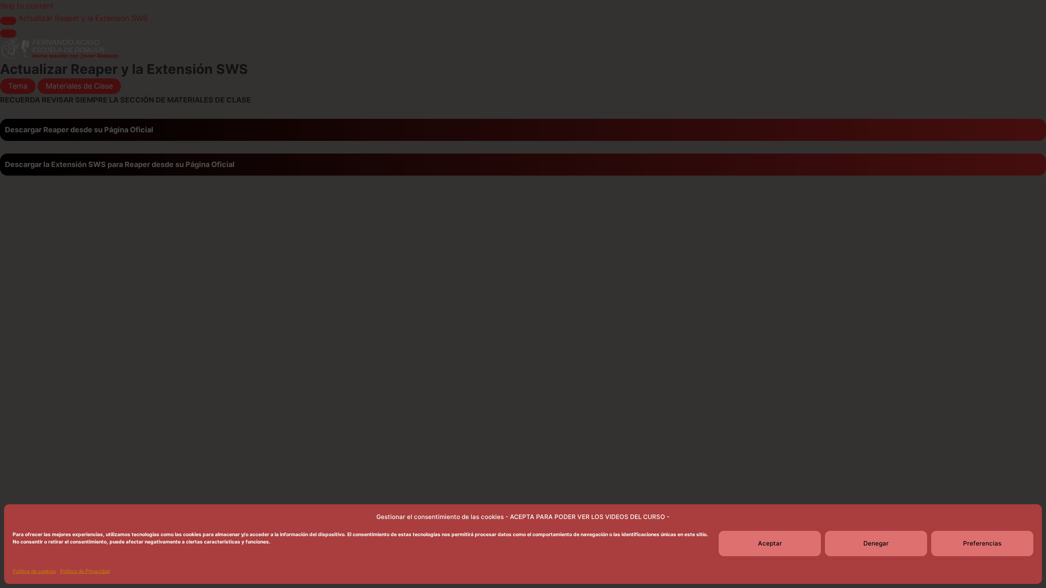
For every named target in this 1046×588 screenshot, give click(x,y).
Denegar (876, 543)
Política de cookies (34, 571)
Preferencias (982, 543)
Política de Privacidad (85, 571)
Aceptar (770, 543)
